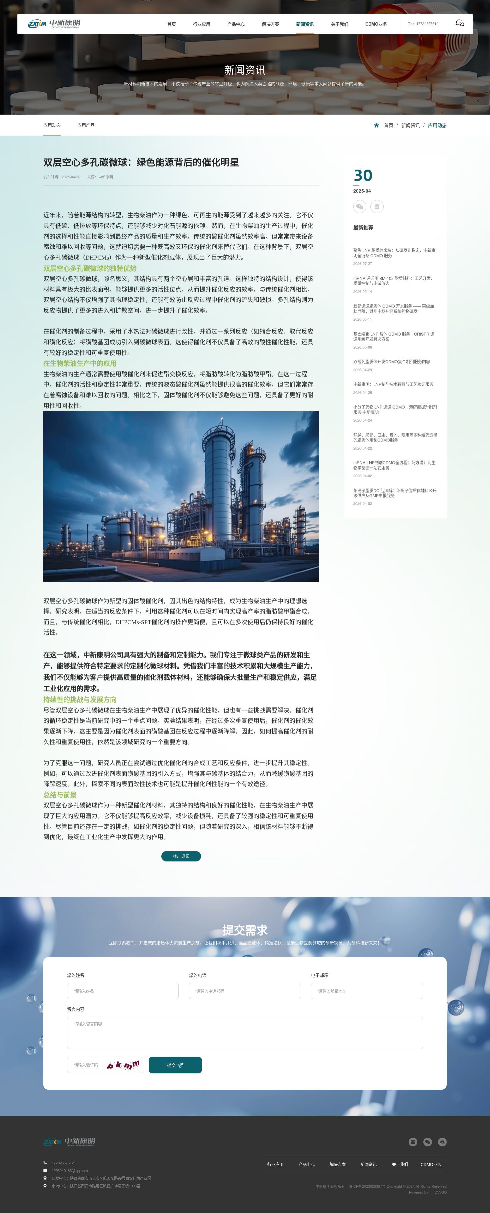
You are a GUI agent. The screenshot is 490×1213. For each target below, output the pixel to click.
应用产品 (86, 125)
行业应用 (275, 1164)
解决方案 (338, 1164)
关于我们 (400, 1164)
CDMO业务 (431, 1164)
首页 (388, 125)
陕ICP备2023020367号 (367, 1186)
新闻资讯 (410, 125)
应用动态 (52, 125)
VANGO (440, 1192)
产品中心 (307, 1164)
